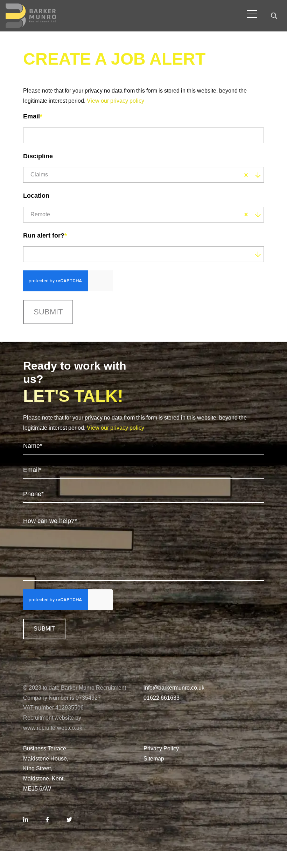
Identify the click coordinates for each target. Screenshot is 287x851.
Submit (48, 311)
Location (36, 195)
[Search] (274, 15)
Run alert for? (45, 235)
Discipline (38, 156)
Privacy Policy (161, 748)
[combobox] (144, 175)
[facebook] (47, 820)
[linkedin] (25, 820)
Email (32, 116)
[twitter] (69, 820)
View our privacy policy (115, 101)
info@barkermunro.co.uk (174, 688)
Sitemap (154, 759)
